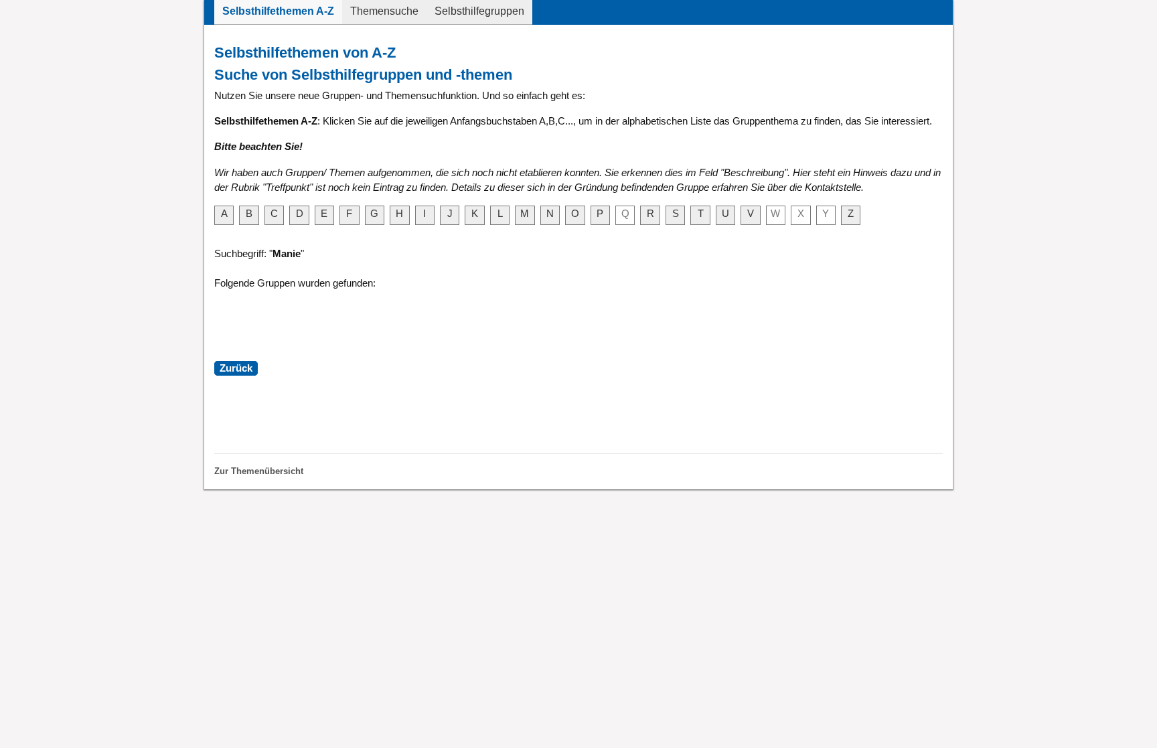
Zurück (236, 368)
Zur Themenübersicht (258, 471)
